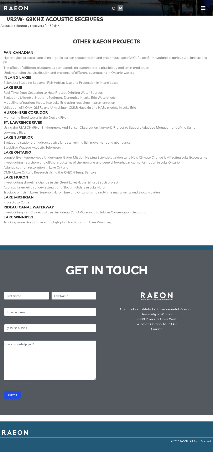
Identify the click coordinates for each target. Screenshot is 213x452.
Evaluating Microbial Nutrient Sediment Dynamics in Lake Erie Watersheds (59, 97)
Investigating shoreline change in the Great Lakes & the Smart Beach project (61, 182)
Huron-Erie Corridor (26, 112)
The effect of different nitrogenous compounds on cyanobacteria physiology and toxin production (76, 67)
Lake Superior (18, 137)
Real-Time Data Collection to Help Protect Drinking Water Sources (53, 92)
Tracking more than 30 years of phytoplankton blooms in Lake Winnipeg (57, 222)
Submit (12, 395)
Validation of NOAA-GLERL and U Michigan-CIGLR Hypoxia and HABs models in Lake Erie (70, 107)
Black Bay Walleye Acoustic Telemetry (32, 147)
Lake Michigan (19, 197)
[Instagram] (113, 8)
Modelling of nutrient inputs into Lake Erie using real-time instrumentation (59, 102)
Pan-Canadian (18, 52)
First (6, 288)
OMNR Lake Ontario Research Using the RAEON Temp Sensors (50, 172)
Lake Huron (16, 177)
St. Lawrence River (23, 122)
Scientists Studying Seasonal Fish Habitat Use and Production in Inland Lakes (61, 82)
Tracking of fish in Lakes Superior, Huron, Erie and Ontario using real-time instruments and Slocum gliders (82, 192)
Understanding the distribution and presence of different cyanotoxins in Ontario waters (69, 72)
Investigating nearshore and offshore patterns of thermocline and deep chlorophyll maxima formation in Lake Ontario (92, 162)
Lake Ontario (17, 152)
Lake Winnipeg (18, 217)
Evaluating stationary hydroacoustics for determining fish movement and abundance (67, 142)
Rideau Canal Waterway (29, 207)
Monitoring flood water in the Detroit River (36, 117)
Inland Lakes (17, 77)
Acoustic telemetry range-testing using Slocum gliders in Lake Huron (55, 187)
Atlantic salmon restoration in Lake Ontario (36, 167)
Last (53, 288)
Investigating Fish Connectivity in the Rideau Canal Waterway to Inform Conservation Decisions (75, 212)
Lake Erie (13, 87)
